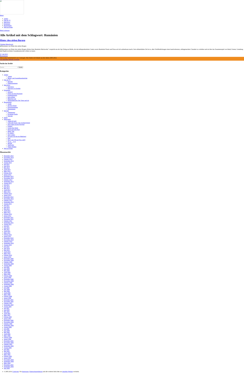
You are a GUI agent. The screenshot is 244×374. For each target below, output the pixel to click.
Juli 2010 (6, 246)
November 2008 (9, 281)
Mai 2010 (7, 250)
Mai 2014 (7, 168)
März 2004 (7, 363)
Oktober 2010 (8, 241)
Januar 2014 (7, 174)
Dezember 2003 (8, 365)
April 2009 (7, 272)
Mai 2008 (7, 291)
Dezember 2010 (8, 238)
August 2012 (8, 204)
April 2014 (7, 169)
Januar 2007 (7, 318)
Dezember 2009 (8, 258)
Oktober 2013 (8, 180)
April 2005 (7, 353)
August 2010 (8, 245)
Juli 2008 (6, 288)
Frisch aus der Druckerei (15, 93)
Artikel (6, 19)
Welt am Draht (8, 27)
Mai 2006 (7, 332)
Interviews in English (14, 88)
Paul (9, 138)
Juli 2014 (6, 164)
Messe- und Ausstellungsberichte (17, 78)
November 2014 (9, 157)
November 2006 (9, 322)
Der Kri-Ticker (12, 105)
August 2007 (8, 306)
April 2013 (7, 190)
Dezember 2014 (8, 156)
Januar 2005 (7, 358)
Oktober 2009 (8, 262)
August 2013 (8, 183)
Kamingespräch (12, 95)
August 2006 (8, 327)
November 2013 (9, 178)
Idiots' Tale (11, 131)
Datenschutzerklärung (36, 371)
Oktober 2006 (8, 324)
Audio (9, 104)
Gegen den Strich (13, 128)
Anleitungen (11, 112)
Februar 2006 (8, 337)
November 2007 (9, 301)
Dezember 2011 (8, 217)
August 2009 (8, 265)
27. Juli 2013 (4, 54)
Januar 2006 (7, 339)
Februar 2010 (8, 255)
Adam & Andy (12, 121)
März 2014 (7, 171)
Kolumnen (7, 24)
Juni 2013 (7, 186)
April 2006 (7, 334)
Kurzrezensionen (13, 107)
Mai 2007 (7, 312)
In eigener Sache (13, 114)
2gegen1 (10, 92)
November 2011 (9, 219)
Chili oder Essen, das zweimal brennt (19, 123)
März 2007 (7, 315)
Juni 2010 (7, 248)
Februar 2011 (8, 234)
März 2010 (7, 253)
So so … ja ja (12, 141)
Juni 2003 (7, 368)
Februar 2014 (8, 173)
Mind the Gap (12, 99)
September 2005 (9, 346)
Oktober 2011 (8, 221)
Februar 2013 (8, 193)
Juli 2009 (6, 267)
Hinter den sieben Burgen (12, 40)
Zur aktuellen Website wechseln (9, 59)
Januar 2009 (7, 277)
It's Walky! (11, 133)
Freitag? (10, 126)
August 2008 (8, 286)
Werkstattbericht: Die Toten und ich (18, 100)
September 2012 (9, 202)
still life (10, 143)
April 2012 (7, 210)
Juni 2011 (7, 228)
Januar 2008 (7, 298)
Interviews (7, 22)
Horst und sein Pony (14, 129)
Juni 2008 (7, 289)
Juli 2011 (6, 226)
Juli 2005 (6, 349)
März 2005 (7, 354)
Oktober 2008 (8, 282)
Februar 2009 (8, 276)
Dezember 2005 (8, 341)
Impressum (25, 371)
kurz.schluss (11, 97)
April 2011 (7, 231)
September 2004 (9, 361)
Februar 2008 (8, 296)
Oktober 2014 (8, 159)
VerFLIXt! (11, 145)
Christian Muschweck (6, 44)
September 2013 (9, 181)
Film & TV (7, 20)
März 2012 (7, 212)
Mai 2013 (7, 188)
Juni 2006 (7, 330)
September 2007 (9, 305)
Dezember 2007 (8, 300)
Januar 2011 (7, 236)
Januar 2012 (7, 216)
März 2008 (7, 294)
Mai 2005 (7, 351)
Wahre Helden (12, 147)
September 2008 (9, 284)
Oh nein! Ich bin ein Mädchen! (17, 136)
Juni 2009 (7, 269)
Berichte (10, 81)
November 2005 (9, 342)
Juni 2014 (7, 166)
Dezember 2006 (8, 320)
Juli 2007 (6, 308)
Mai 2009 (7, 270)
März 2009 (7, 274)
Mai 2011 (7, 229)
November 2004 (9, 360)
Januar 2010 (7, 257)
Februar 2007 (8, 317)
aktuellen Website (67, 371)
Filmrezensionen (13, 83)
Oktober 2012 (8, 200)
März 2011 (7, 233)
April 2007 (7, 313)
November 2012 (9, 198)
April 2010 (7, 252)
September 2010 (9, 243)
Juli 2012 (6, 205)
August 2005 (8, 348)
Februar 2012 (8, 214)
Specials (6, 111)
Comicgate (15, 371)
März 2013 (7, 192)
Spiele (6, 117)
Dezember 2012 (8, 197)
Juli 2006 (6, 329)
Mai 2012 (7, 209)
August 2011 (8, 224)
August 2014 (8, 162)
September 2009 (9, 264)
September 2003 (9, 366)
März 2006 (7, 336)
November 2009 (9, 260)
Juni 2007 (7, 310)
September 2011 (9, 222)
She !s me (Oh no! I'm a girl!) (16, 140)
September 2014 (9, 161)
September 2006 (9, 325)
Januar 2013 (7, 195)
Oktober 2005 (8, 344)
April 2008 (7, 293)
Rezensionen (8, 25)
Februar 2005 (8, 356)
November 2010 (9, 240)
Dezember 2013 (8, 176)
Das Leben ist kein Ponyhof (16, 124)
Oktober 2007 (8, 303)
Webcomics (7, 119)
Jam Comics (11, 135)
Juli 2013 (6, 185)
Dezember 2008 (8, 279)
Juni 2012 (7, 207)
